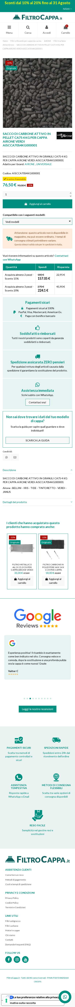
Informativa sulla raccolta (20, 1002)
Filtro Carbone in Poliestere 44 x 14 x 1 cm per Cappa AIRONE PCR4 (53, 568)
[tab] (37, 470)
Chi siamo (10, 935)
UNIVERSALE (44, 164)
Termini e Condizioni (15, 907)
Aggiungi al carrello (40, 203)
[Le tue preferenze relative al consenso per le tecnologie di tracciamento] (6, 1000)
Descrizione (9, 470)
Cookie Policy (11, 902)
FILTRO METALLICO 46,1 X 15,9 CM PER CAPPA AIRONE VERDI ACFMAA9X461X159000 (23, 568)
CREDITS (37, 981)
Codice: (7, 173)
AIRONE (30, 164)
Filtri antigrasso (12, 921)
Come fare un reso (14, 875)
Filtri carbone (11, 925)
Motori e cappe (12, 930)
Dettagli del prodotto (15, 502)
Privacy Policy (12, 898)
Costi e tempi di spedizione (18, 884)
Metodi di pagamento (15, 879)
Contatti (9, 939)
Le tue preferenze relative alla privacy (36, 997)
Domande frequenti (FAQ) (18, 944)
